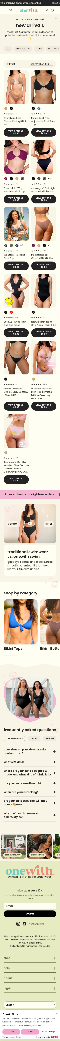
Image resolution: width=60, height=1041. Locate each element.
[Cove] (5, 108)
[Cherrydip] (11, 312)
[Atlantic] (38, 178)
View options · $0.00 (16, 132)
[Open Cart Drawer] (52, 10)
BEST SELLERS (23, 48)
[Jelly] (38, 108)
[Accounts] (46, 10)
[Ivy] (44, 178)
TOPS (39, 48)
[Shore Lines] (5, 245)
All (8, 48)
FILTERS (11, 64)
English (10, 1005)
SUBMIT (30, 913)
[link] (16, 121)
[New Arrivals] (29, 10)
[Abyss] (11, 108)
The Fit (34, 738)
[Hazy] (5, 178)
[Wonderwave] (33, 379)
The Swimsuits (14, 738)
